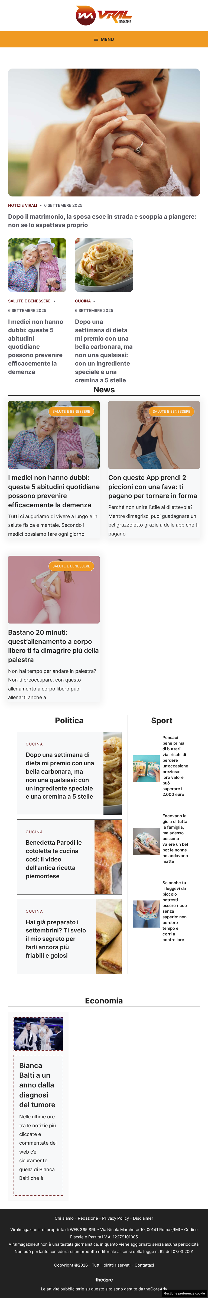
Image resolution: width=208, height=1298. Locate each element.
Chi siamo (64, 1218)
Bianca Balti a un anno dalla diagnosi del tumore (37, 1085)
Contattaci (144, 1265)
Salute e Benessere (29, 301)
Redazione (88, 1218)
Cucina (83, 301)
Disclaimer (143, 1218)
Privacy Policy (115, 1218)
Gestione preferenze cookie (184, 1293)
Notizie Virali (22, 205)
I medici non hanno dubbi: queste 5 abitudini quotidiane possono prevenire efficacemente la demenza (35, 346)
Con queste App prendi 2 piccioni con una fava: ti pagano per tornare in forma (152, 487)
